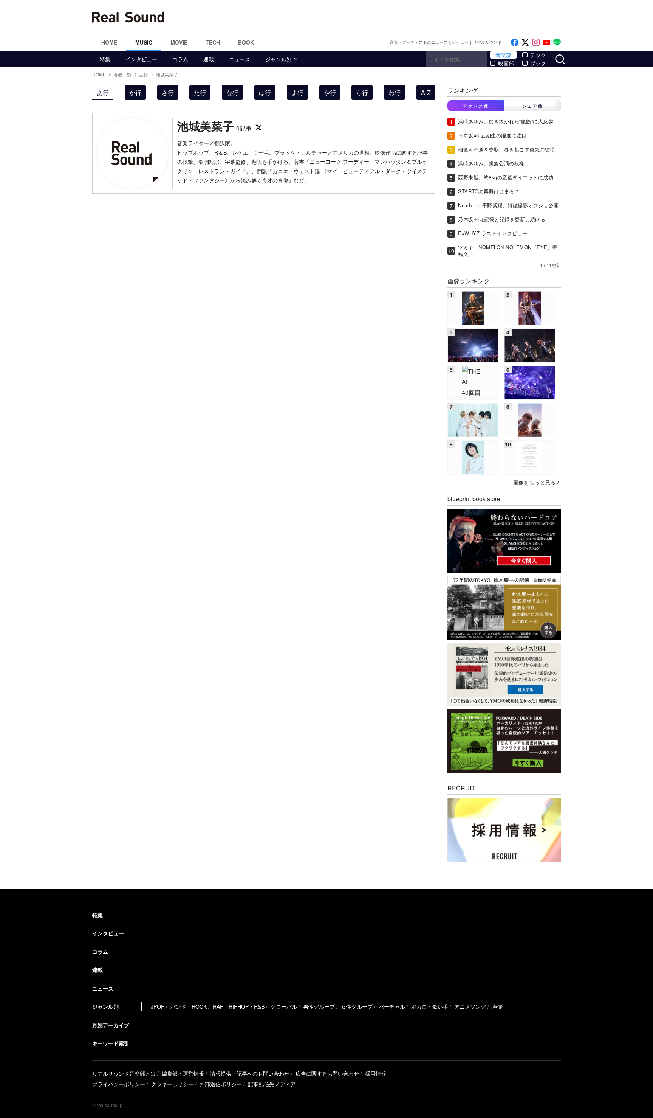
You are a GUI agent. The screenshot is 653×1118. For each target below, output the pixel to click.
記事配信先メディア (272, 1084)
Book (246, 42)
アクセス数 (476, 105)
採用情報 (375, 1073)
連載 (208, 59)
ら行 (362, 92)
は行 (265, 92)
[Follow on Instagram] (536, 42)
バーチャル (392, 1006)
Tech (213, 42)
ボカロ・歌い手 (429, 1006)
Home (109, 42)
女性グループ (357, 1006)
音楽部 (503, 55)
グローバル (284, 1006)
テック (538, 55)
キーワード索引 (110, 1043)
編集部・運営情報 (183, 1073)
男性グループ (319, 1006)
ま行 (297, 92)
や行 (330, 92)
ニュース (239, 59)
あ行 (103, 92)
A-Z (426, 92)
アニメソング (470, 1006)
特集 (105, 59)
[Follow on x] (525, 42)
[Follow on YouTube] (546, 42)
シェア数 (532, 105)
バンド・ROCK (188, 1006)
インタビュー (141, 59)
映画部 (506, 63)
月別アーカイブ (110, 1025)
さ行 (168, 92)
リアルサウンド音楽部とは (124, 1073)
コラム (180, 59)
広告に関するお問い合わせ (327, 1073)
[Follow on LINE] (557, 42)
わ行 (394, 92)
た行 (200, 92)
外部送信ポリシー (221, 1084)
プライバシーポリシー (118, 1084)
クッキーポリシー (172, 1084)
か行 (135, 92)
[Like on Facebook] (514, 42)
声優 (497, 1006)
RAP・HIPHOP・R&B (239, 1006)
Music (143, 42)
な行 (232, 92)
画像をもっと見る (534, 482)
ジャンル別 (278, 59)
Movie (178, 42)
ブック (538, 63)
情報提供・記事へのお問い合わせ (249, 1073)
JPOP (157, 1006)
